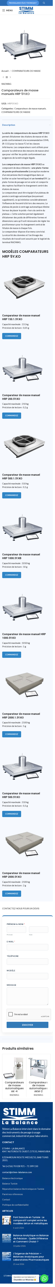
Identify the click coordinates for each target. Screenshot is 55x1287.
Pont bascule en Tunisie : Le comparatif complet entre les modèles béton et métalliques (30, 1220)
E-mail (11, 941)
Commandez (11, 336)
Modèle (11, 970)
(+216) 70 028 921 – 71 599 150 (22, 1166)
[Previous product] (3, 77)
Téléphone (13, 956)
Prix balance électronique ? (23, 3)
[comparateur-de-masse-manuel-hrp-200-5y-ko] (24, 366)
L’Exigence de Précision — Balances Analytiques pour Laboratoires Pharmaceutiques (31, 1256)
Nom (30, 935)
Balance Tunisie (9, 1183)
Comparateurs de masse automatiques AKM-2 (38, 1087)
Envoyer (27, 1024)
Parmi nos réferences (12, 1194)
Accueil (5, 71)
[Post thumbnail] (6, 1222)
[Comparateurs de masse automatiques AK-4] (14, 1068)
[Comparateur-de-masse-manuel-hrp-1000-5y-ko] (24, 605)
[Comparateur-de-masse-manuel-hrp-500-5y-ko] (24, 764)
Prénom (10, 935)
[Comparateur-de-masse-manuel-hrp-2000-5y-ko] (24, 844)
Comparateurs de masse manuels (30, 108)
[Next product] (10, 77)
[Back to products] (7, 77)
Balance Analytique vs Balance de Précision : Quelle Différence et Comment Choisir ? (31, 1238)
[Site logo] (26, 10)
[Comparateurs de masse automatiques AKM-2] (38, 1068)
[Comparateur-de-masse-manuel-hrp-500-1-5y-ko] (24, 445)
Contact (6, 1199)
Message (11, 985)
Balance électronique (12, 1178)
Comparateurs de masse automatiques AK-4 (14, 1087)
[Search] (44, 3)
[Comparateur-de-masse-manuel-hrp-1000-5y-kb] (24, 525)
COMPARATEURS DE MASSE (26, 71)
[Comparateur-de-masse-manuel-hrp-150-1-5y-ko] (24, 286)
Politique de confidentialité (15, 1204)
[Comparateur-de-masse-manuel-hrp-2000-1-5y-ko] (24, 685)
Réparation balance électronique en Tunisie (23, 1189)
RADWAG (6, 84)
